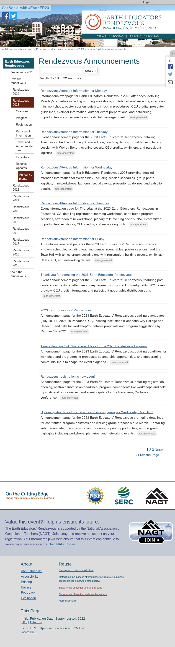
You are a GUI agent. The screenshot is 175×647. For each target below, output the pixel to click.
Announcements (25, 176)
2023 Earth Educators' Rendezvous (66, 310)
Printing (26, 582)
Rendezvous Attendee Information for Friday (72, 239)
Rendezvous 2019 (21, 220)
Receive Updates (96, 49)
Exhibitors (22, 157)
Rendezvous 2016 (21, 252)
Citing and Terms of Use (76, 570)
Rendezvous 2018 (21, 230)
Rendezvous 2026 (21, 72)
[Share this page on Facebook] (170, 67)
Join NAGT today (62, 544)
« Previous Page (147, 455)
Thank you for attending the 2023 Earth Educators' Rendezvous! (87, 274)
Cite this (36, 622)
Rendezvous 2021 (21, 198)
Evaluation (28, 598)
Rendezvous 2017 (21, 241)
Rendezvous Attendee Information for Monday (74, 90)
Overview (22, 111)
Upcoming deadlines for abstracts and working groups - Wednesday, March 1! (97, 412)
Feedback (28, 592)
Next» (159, 450)
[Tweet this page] (170, 75)
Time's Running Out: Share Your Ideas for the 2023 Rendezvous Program (94, 346)
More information (68, 600)
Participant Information (23, 133)
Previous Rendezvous (48, 49)
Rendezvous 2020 (21, 209)
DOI (24, 622)
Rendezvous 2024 (21, 91)
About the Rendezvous (18, 274)
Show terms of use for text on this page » (81, 587)
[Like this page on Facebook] (170, 60)
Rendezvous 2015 (21, 263)
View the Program (110, 36)
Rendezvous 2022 (21, 187)
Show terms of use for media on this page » (83, 594)
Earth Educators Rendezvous (17, 49)
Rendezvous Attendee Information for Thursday (75, 203)
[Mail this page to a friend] (170, 83)
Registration (24, 124)
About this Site (31, 571)
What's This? (29, 632)
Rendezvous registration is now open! (68, 376)
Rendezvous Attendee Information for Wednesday (76, 167)
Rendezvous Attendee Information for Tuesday (74, 132)
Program (21, 118)
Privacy (26, 587)
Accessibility (29, 576)
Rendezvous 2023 (74, 49)
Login (146, 2)
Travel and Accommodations (24, 146)
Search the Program (144, 36)
